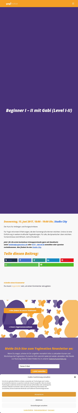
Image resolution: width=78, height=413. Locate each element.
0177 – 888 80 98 (38, 244)
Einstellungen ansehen (39, 405)
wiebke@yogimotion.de (18, 244)
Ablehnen (39, 400)
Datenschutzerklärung (57, 359)
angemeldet (16, 286)
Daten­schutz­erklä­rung (40, 410)
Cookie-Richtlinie (28, 410)
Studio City (60, 221)
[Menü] (73, 4)
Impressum (51, 410)
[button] (75, 377)
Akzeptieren (39, 394)
